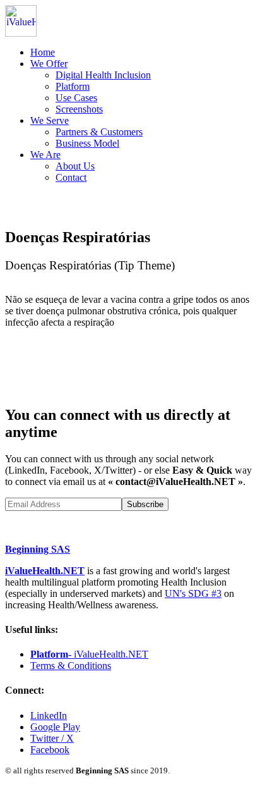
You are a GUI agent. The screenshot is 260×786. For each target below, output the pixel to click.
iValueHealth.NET (45, 570)
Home (42, 52)
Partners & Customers (99, 131)
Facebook (49, 749)
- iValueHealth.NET (89, 654)
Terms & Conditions (70, 665)
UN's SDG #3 (193, 593)
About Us (75, 166)
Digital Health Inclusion (103, 75)
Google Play (55, 727)
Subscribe (145, 504)
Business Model (87, 143)
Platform (73, 86)
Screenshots (79, 109)
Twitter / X (52, 738)
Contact (71, 177)
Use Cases (76, 97)
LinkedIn (48, 715)
